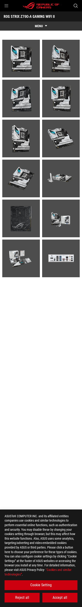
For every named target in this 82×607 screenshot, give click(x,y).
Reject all (22, 597)
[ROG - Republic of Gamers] (41, 5)
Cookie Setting (41, 585)
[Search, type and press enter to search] (75, 5)
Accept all (60, 597)
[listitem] (21, 58)
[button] (6, 5)
